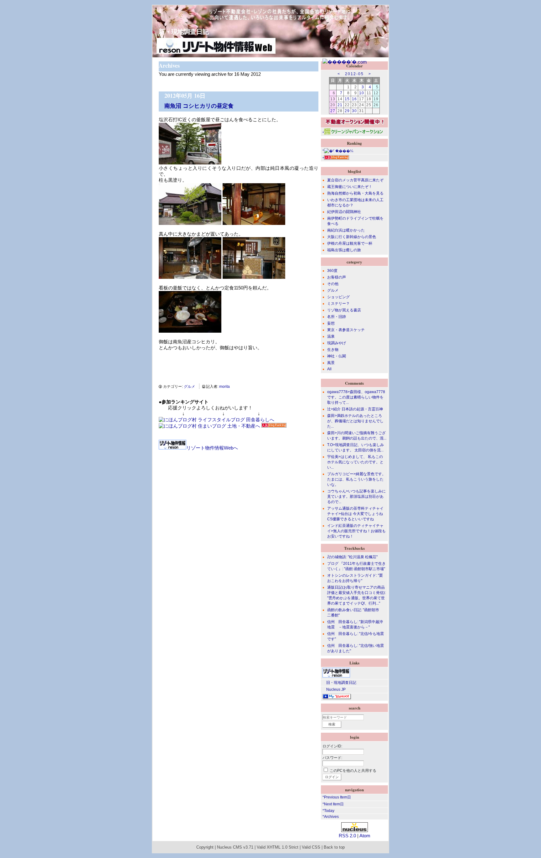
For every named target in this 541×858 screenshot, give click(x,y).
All (329, 369)
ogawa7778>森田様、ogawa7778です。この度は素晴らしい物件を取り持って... (356, 397)
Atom (364, 835)
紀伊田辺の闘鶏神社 (344, 212)
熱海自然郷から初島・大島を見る (355, 193)
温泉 (331, 336)
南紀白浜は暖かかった (346, 230)
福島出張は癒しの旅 (344, 250)
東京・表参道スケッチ (346, 330)
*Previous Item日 (336, 797)
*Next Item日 (333, 804)
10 (361, 93)
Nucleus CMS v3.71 (235, 847)
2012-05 (354, 74)
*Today (328, 811)
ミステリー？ (338, 303)
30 (354, 111)
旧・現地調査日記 (339, 682)
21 (340, 105)
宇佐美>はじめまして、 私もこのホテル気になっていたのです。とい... (355, 462)
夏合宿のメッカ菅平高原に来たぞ (355, 180)
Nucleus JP (334, 689)
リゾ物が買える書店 (344, 310)
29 (347, 111)
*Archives (330, 816)
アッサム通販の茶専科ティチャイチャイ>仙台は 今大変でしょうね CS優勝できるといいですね (355, 513)
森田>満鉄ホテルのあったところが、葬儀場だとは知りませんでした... (355, 421)
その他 (332, 284)
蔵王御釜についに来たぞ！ (349, 187)
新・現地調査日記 (180, 31)
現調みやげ (336, 343)
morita (224, 386)
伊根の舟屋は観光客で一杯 (349, 243)
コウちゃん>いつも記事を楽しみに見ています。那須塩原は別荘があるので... (356, 496)
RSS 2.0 (347, 835)
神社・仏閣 (336, 356)
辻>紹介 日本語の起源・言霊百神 (355, 409)
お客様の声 (336, 277)
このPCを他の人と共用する (353, 770)
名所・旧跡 (336, 317)
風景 (331, 363)
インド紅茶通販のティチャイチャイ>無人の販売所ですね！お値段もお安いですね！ (356, 530)
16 (354, 99)
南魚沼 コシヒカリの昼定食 (199, 105)
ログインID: (332, 746)
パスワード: (332, 758)
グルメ (189, 386)
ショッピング (338, 297)
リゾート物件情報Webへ (212, 447)
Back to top (334, 847)
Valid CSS (311, 847)
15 (347, 99)
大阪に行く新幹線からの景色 (351, 237)
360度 (332, 270)
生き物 (332, 349)
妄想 (331, 323)
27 (332, 111)
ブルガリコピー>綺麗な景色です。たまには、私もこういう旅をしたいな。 (356, 479)
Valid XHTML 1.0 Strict (277, 847)
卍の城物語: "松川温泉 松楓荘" (352, 557)
